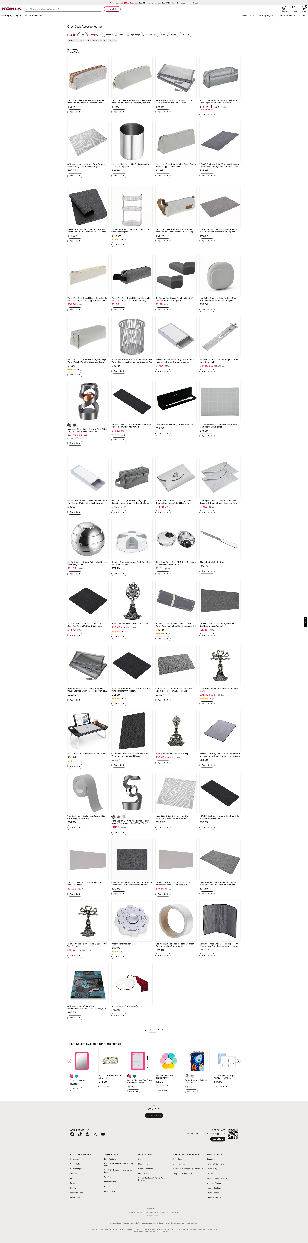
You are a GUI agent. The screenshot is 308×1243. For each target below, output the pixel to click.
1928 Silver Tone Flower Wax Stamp (172, 753)
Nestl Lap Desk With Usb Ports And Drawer (87, 753)
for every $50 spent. (180, 3)
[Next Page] (159, 1030)
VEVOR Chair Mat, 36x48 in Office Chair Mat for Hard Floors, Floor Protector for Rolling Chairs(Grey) (219, 754)
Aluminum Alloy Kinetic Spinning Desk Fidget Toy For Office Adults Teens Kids (87, 430)
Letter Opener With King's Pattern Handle (174, 424)
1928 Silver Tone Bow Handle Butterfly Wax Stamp (219, 689)
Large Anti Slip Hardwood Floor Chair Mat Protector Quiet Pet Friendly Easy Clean (218, 883)
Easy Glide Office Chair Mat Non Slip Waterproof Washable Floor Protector (172, 817)
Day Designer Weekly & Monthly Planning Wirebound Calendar (224, 1076)
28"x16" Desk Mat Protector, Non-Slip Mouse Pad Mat (84, 883)
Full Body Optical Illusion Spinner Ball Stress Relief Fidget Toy (87, 563)
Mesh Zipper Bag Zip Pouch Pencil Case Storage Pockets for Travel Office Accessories (173, 101)
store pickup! (150, 3)
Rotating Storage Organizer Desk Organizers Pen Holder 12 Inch (131, 563)
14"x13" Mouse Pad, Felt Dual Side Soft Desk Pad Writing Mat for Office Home (85, 624)
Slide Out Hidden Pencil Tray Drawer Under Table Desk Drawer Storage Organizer (174, 360)
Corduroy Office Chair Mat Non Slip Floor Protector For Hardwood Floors (130, 754)
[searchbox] (63, 9)
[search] (27, 8)
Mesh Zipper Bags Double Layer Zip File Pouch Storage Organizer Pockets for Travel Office (87, 689)
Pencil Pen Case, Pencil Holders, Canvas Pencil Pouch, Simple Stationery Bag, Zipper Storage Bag (175, 230)
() (125, 239)
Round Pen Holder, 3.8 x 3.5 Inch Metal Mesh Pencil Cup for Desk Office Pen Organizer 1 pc (132, 360)
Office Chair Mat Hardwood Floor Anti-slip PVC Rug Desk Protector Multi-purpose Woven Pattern (218, 230)
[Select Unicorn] (192, 1076)
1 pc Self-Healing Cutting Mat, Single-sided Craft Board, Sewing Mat (218, 425)
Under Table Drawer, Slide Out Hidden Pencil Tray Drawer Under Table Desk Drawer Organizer (87, 501)
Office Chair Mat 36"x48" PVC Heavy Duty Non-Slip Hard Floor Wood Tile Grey (175, 689)
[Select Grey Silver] (75, 425)
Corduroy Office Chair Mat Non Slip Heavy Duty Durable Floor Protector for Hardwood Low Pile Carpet (219, 945)
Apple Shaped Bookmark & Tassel (126, 1006)
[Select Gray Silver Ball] (113, 817)
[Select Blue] (77, 1076)
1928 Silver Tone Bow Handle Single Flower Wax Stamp (87, 945)
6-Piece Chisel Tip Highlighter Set (164, 1076)
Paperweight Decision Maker (124, 944)
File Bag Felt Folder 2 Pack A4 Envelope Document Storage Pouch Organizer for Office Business (217, 501)
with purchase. (124, 3)
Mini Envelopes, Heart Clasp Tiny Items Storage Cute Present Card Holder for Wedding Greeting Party (173, 501)
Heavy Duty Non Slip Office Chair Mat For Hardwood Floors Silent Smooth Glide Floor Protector (87, 230)
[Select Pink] (71, 1076)
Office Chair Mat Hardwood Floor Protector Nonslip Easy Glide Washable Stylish (87, 165)
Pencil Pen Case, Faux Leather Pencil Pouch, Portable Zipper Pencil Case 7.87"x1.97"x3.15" (175, 165)
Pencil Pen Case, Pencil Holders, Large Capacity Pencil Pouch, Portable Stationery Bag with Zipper (131, 501)
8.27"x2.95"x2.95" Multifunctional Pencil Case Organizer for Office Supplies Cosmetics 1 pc (218, 101)
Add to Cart (75, 112)
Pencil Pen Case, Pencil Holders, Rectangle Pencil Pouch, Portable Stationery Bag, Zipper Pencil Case (86, 360)
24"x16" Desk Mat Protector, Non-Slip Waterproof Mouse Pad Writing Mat (172, 883)
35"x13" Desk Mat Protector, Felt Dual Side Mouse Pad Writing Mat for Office (131, 425)
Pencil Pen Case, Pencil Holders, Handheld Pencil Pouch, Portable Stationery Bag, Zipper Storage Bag (130, 299)
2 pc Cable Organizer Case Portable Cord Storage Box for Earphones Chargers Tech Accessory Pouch (218, 299)
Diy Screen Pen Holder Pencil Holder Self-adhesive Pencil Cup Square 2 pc (174, 299)
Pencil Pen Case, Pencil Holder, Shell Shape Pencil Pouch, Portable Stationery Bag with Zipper (131, 101)
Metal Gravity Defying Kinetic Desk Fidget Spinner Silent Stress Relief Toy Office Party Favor (131, 822)
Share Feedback (154, 1115)
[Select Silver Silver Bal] (124, 817)
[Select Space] (187, 1076)
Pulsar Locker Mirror (79, 1080)
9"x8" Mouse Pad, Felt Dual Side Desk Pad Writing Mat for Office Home (131, 689)
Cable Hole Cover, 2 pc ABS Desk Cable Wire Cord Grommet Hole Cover (175, 563)
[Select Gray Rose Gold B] (119, 817)
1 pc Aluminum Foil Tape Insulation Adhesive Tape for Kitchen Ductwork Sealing (175, 945)
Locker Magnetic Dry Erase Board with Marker (139, 1081)
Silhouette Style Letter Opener (213, 562)
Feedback (306, 622)
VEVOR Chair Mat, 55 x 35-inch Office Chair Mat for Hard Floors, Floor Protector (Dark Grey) (219, 165)
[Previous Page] (146, 1030)
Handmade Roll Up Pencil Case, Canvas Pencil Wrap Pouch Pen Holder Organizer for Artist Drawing (175, 624)
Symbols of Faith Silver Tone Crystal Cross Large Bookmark (218, 360)
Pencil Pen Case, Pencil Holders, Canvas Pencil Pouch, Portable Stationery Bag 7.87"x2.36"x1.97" (85, 101)
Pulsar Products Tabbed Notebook (196, 1081)
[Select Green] (134, 1076)
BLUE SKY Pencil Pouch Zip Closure (109, 1076)
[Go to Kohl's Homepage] (12, 8)
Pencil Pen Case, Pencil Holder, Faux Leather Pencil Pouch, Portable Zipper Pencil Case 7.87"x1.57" (87, 299)
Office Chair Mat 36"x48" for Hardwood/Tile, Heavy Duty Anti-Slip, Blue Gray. (86, 1007)
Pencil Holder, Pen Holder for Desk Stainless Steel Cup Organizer (131, 165)
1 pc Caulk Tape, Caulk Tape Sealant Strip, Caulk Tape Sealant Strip (86, 817)
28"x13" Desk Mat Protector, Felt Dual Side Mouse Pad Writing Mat (219, 817)
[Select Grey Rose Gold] (69, 425)
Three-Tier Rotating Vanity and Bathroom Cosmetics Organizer (130, 230)
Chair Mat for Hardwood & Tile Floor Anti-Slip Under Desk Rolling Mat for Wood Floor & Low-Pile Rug (131, 883)
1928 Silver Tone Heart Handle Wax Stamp (130, 623)
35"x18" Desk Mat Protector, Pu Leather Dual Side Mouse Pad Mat (217, 624)
